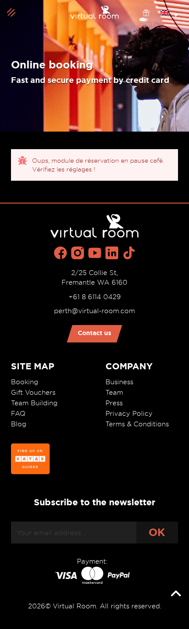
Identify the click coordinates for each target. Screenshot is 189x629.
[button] (169, 12)
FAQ (18, 413)
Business (119, 382)
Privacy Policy (129, 413)
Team (114, 392)
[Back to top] (176, 594)
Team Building (34, 403)
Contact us (94, 332)
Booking (24, 382)
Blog (18, 424)
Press (114, 403)
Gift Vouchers (33, 392)
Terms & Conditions (137, 424)
